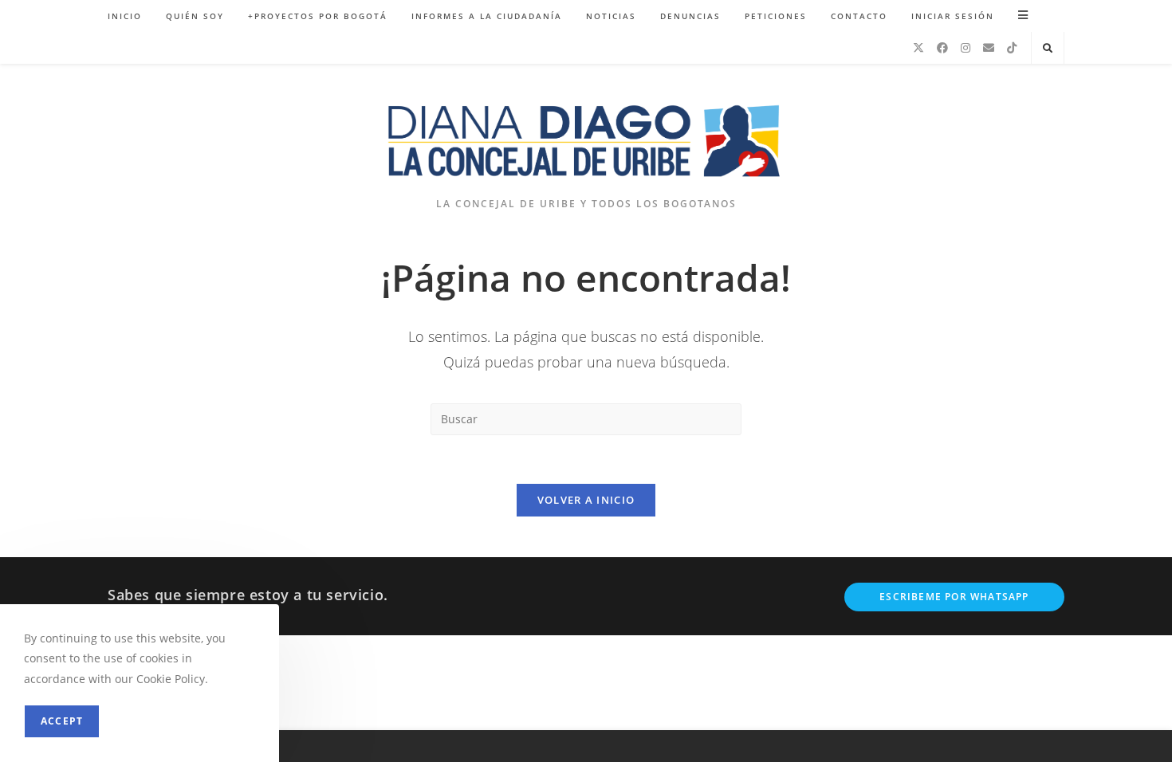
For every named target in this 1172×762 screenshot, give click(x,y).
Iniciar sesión (952, 16)
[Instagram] (965, 47)
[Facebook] (942, 47)
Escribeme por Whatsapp (953, 596)
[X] (918, 47)
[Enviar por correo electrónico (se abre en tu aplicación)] (989, 47)
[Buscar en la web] (1047, 48)
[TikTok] (1012, 47)
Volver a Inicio (586, 500)
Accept (62, 721)
